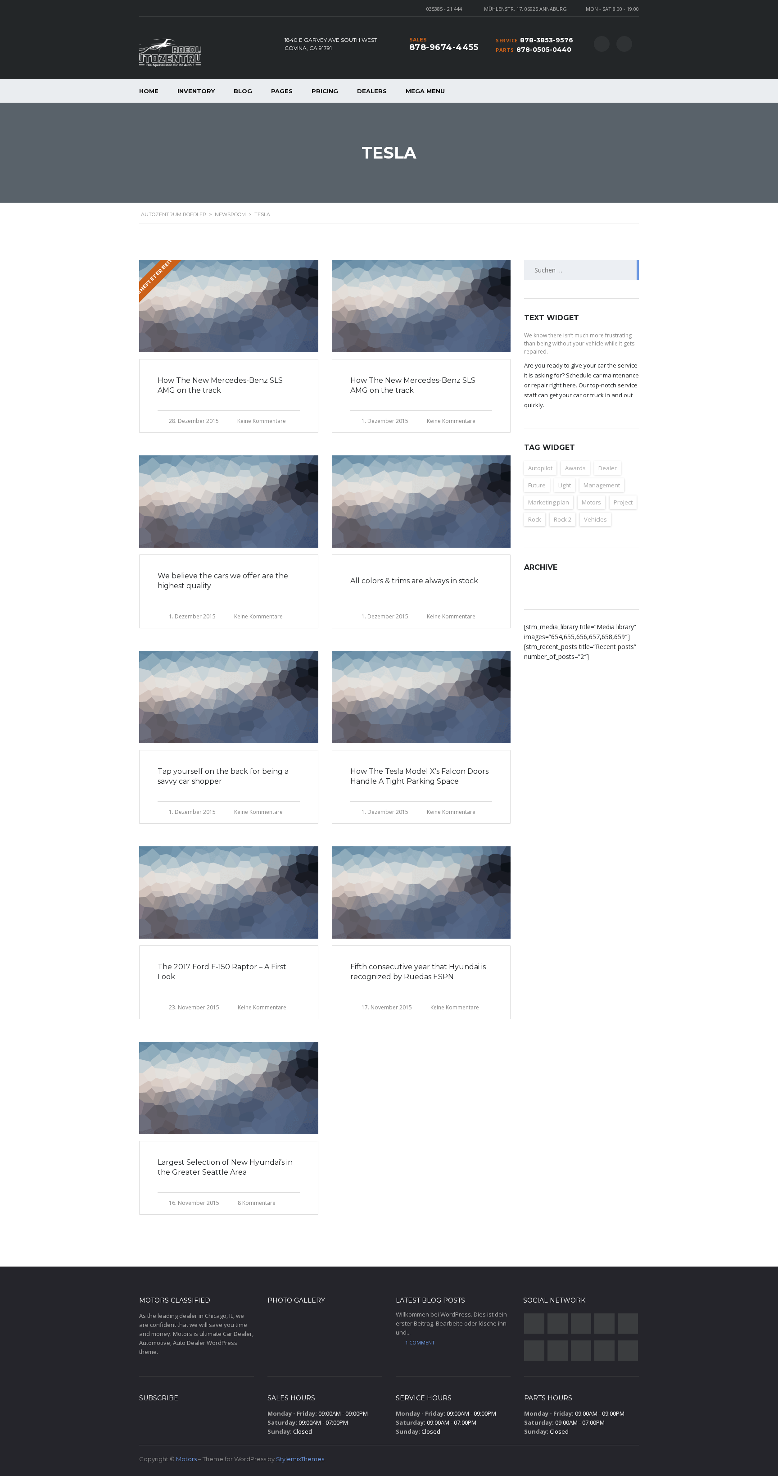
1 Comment (420, 1342)
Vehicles (595, 519)
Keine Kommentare (261, 421)
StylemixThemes (300, 1458)
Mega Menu (425, 91)
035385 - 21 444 (444, 8)
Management (602, 485)
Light (564, 485)
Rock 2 (562, 519)
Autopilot (540, 468)
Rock (534, 519)
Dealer (607, 468)
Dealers (372, 91)
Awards (575, 468)
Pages (282, 91)
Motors (591, 502)
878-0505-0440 (543, 49)
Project (623, 502)
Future (537, 485)
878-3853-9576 (546, 40)
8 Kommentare (257, 1203)
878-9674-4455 (444, 47)
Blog (243, 91)
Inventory (196, 91)
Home (148, 91)
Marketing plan (548, 502)
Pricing (325, 91)
